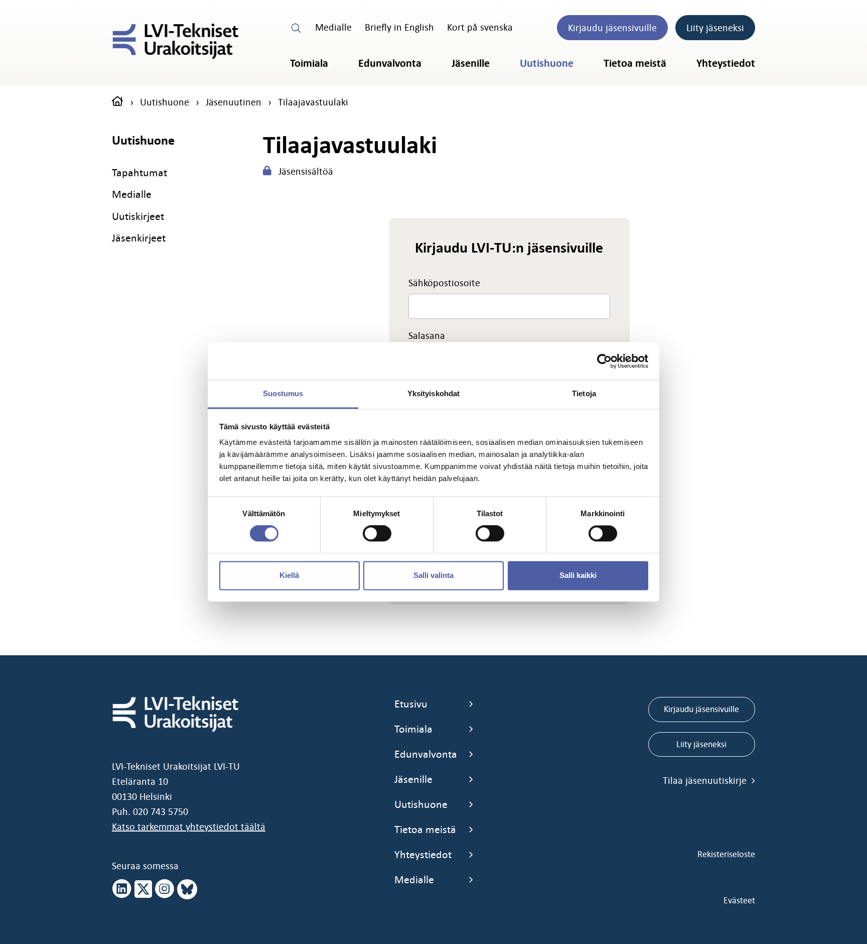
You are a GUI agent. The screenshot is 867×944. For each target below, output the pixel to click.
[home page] (117, 102)
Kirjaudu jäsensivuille (612, 28)
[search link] (296, 27)
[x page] (143, 889)
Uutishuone (546, 63)
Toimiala (309, 63)
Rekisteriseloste (726, 854)
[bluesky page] (187, 889)
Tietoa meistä (635, 63)
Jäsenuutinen (233, 102)
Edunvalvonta (389, 63)
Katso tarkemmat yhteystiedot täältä (188, 826)
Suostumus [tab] (283, 393)
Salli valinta (433, 575)
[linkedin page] (122, 889)
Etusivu (410, 704)
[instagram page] (165, 889)
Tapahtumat (139, 172)
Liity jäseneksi (715, 28)
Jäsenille (471, 63)
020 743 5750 (160, 811)
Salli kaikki (578, 575)
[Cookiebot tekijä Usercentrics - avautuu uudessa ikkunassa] (604, 361)
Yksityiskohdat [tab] (433, 393)
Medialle (333, 27)
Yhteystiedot (725, 63)
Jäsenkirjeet (139, 238)
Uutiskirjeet (138, 216)
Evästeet (739, 900)
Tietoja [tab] (584, 393)
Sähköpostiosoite (444, 283)
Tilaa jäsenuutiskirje (706, 780)
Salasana (426, 335)
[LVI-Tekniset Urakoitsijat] (175, 41)
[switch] (377, 534)
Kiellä (289, 575)
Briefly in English (399, 27)
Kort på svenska (480, 27)
